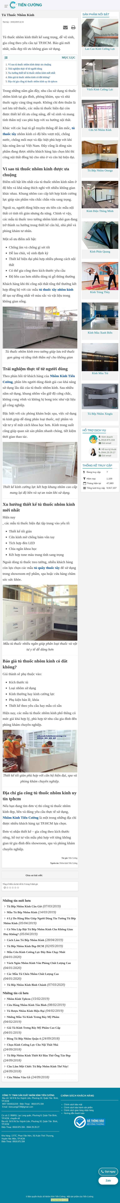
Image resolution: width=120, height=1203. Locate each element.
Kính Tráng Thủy (100, 292)
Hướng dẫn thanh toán (74, 1113)
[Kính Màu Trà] (100, 367)
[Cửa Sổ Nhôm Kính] (100, 117)
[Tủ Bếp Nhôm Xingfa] (100, 396)
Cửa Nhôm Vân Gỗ (18, 1077)
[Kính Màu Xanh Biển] (100, 316)
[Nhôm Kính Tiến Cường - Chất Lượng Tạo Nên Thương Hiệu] (64, 5)
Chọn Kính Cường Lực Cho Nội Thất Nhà (32, 1044)
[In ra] (74, 27)
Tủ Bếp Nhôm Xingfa (100, 413)
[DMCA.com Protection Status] (60, 1200)
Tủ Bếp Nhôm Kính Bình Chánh (26, 984)
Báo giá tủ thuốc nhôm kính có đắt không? (29, 77)
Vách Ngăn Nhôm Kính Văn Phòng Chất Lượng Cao (38, 963)
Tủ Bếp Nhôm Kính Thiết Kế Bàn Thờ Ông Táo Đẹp (38, 1055)
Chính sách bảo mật (73, 1104)
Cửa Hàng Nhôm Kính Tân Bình (26, 1005)
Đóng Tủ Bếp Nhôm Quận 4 (23, 1038)
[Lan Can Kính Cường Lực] (100, 43)
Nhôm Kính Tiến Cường (20, 818)
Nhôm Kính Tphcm (18, 998)
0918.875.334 (108, 440)
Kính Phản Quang (100, 251)
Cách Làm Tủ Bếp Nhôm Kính (25, 940)
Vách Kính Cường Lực (100, 89)
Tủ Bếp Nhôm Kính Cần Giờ (24, 906)
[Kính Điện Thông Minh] (100, 194)
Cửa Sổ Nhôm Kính (100, 129)
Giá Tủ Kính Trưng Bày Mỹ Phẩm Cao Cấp (33, 1027)
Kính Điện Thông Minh (100, 211)
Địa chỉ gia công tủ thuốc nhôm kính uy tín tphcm (32, 81)
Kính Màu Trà (100, 373)
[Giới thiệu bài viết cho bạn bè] (66, 27)
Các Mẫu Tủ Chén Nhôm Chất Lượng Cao (32, 973)
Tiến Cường (88, 1197)
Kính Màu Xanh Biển (100, 332)
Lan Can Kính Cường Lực (100, 48)
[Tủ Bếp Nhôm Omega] (100, 159)
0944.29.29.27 (108, 452)
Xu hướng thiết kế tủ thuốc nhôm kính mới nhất (31, 73)
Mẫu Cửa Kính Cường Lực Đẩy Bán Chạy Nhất (35, 952)
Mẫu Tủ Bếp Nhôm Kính (21, 912)
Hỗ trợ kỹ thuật (109, 449)
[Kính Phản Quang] (100, 235)
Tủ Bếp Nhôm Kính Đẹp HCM (25, 946)
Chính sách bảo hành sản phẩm (78, 1107)
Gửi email (106, 443)
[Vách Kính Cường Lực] (100, 82)
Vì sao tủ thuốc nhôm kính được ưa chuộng (29, 64)
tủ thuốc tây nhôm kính (56, 289)
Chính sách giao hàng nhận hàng (79, 1110)
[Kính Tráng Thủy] (100, 278)
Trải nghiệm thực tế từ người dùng (25, 68)
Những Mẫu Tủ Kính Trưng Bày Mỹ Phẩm (32, 1017)
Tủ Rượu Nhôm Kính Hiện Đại (25, 1010)
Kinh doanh (107, 437)
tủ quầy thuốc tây (47, 568)
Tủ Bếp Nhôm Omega (100, 170)
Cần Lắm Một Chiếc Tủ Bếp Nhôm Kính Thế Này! (37, 1066)
